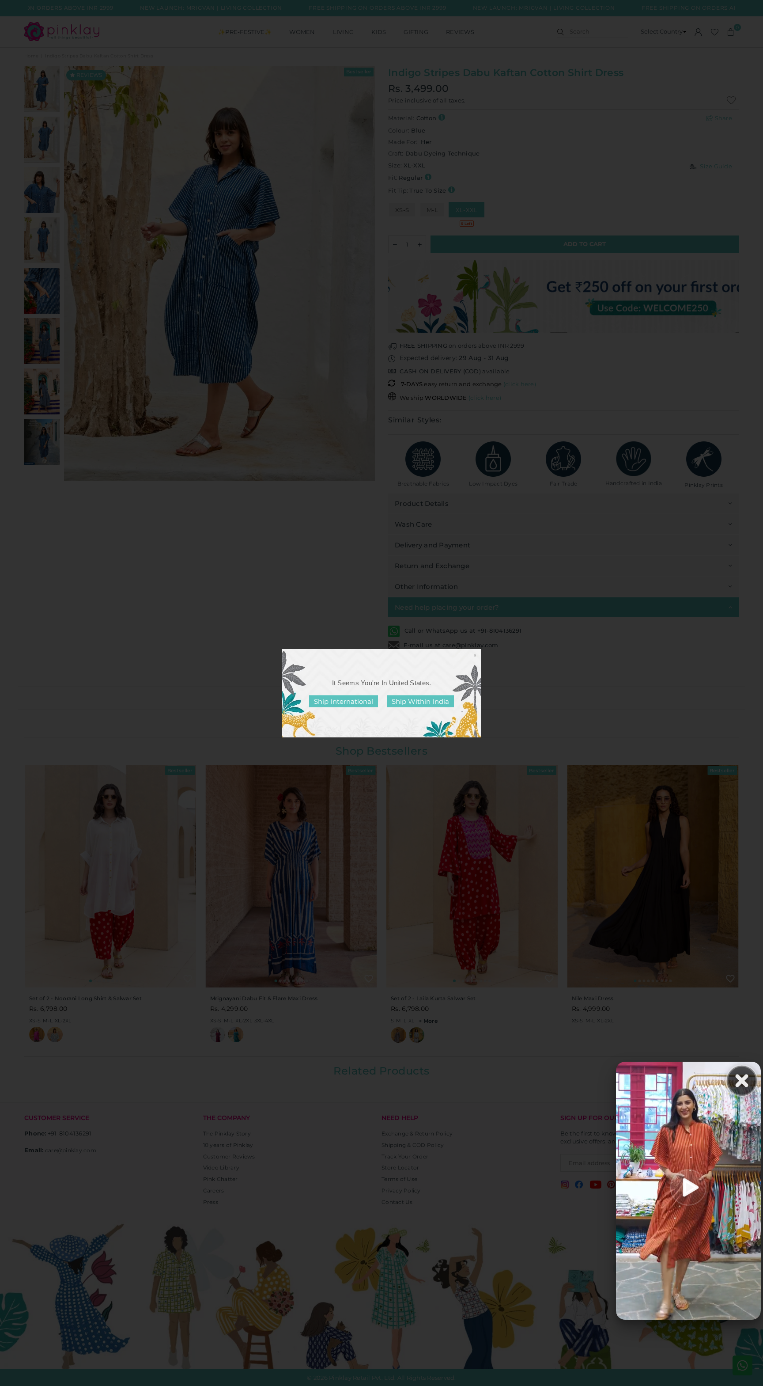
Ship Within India (420, 701)
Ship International (343, 701)
